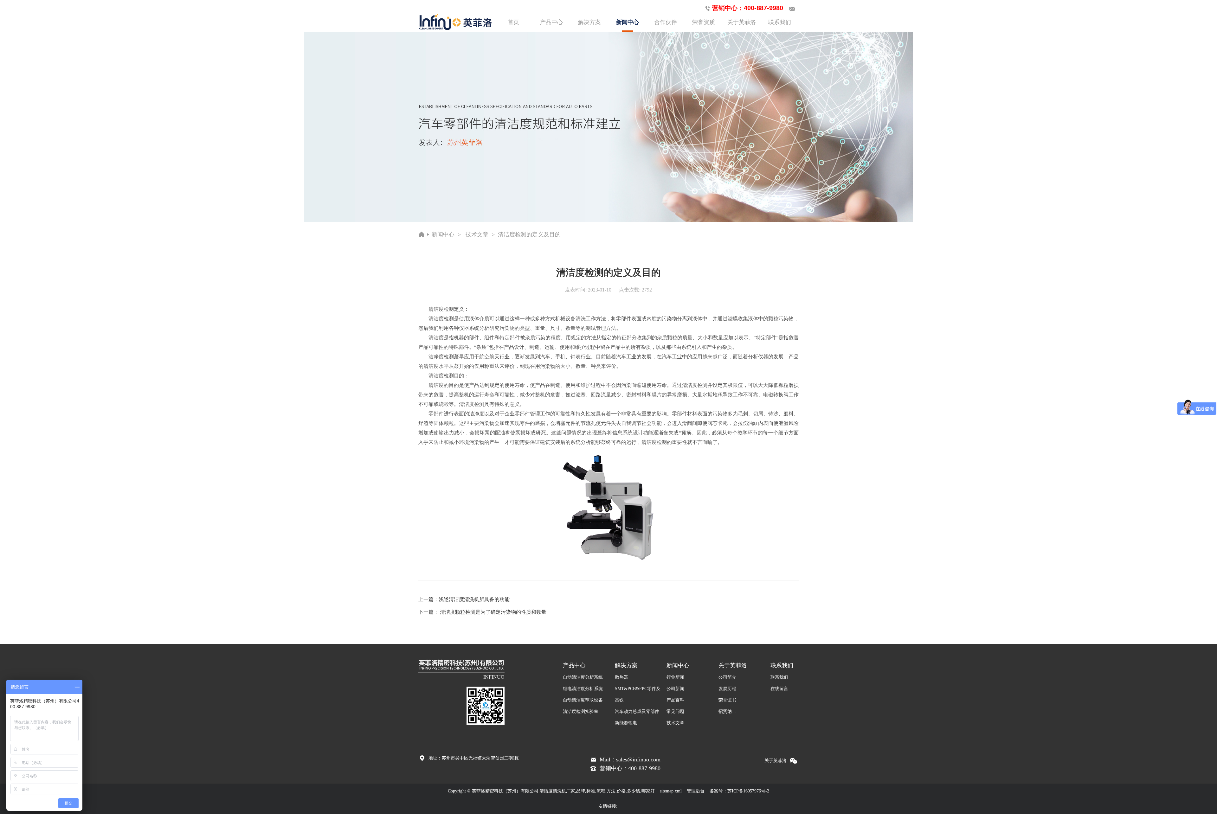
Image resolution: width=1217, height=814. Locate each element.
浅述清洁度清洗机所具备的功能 (474, 599)
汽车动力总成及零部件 (637, 711)
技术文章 (477, 234)
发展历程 (727, 688)
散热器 (621, 677)
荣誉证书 (727, 700)
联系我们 (779, 22)
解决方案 (589, 22)
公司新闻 (675, 688)
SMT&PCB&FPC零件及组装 (641, 688)
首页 (513, 22)
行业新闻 (675, 677)
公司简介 (727, 677)
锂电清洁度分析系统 (583, 688)
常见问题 (675, 711)
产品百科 (675, 700)
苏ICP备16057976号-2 (748, 791)
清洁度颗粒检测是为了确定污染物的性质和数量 (493, 612)
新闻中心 (627, 22)
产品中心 (551, 22)
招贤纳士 (727, 711)
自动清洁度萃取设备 (583, 700)
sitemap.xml (671, 791)
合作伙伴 (665, 22)
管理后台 (696, 791)
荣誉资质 (703, 22)
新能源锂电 (626, 723)
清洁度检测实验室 (580, 711)
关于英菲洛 (741, 22)
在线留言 (779, 688)
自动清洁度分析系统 (583, 677)
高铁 (619, 700)
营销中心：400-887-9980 (747, 7)
